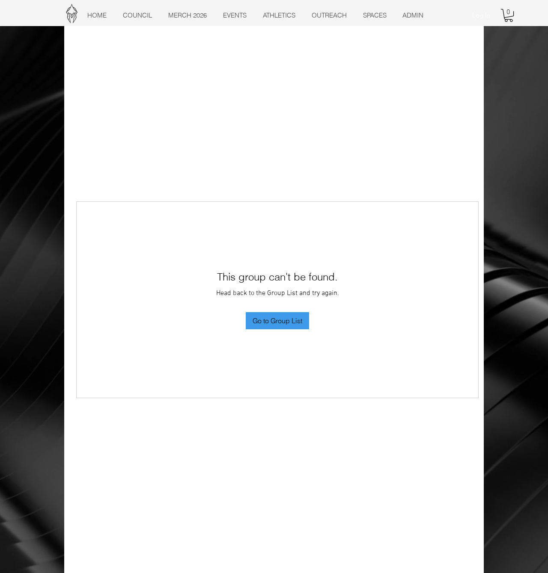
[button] (508, 15)
